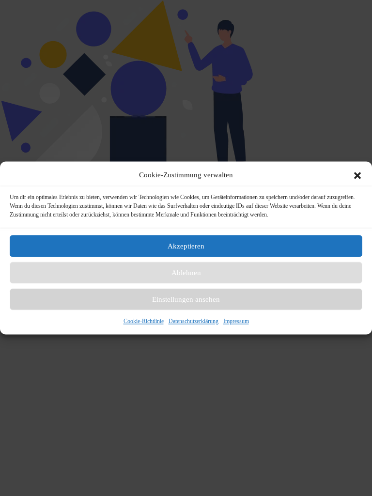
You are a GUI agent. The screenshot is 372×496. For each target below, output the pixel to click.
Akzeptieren (186, 246)
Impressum (236, 321)
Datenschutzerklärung (193, 321)
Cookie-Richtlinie (144, 321)
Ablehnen (186, 273)
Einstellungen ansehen (186, 299)
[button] (357, 175)
